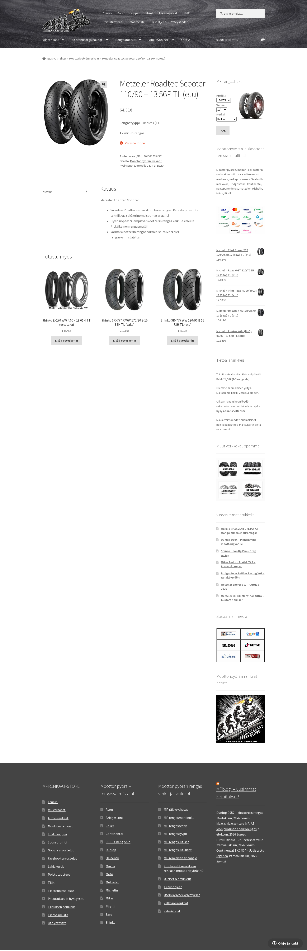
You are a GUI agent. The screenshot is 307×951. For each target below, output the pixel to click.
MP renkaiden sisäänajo (180, 858)
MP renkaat (50, 40)
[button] (103, 84)
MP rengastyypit (175, 834)
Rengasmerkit (125, 40)
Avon (109, 809)
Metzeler (112, 882)
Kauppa (133, 13)
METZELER (157, 165)
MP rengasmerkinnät (179, 818)
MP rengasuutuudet (178, 850)
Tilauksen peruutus (61, 907)
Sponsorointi (57, 842)
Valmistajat (172, 911)
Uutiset (148, 13)
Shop (63, 58)
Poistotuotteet (112, 22)
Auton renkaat (58, 818)
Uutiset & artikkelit (177, 879)
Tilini (120, 13)
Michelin (112, 890)
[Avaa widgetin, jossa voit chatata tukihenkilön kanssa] (285, 943)
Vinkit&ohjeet (158, 40)
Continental (114, 834)
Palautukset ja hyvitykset (66, 899)
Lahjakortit (56, 866)
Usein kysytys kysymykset (182, 895)
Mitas (110, 898)
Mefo (109, 874)
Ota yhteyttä (57, 923)
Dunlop (111, 850)
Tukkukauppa (57, 834)
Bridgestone (114, 818)
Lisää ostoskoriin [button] (66, 340)
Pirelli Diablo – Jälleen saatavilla (239, 840)
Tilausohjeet (158, 22)
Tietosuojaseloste (61, 891)
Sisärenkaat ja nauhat (87, 40)
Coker (110, 826)
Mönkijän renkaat (60, 826)
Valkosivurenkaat (176, 903)
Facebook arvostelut (62, 858)
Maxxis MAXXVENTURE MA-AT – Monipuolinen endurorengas (241, 531)
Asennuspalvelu (168, 13)
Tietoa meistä (136, 22)
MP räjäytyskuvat (176, 809)
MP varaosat (57, 810)
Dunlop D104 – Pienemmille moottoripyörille (238, 542)
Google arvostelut (61, 850)
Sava (109, 914)
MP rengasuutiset (176, 842)
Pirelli (110, 906)
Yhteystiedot (179, 22)
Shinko (110, 922)
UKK (186, 13)
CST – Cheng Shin (118, 842)
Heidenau (112, 858)
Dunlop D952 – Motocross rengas (239, 812)
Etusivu (107, 13)
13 (148, 165)
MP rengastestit (175, 826)
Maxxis (110, 866)
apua (226, 411)
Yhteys (185, 40)
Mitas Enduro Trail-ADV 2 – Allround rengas (238, 564)
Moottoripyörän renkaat (84, 58)
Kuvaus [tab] (47, 192)
